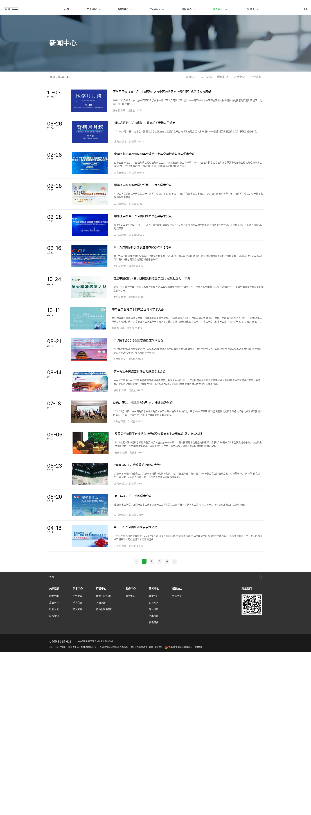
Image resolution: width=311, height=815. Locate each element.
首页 (66, 9)
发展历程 (54, 602)
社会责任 (256, 77)
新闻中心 (218, 9)
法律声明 (198, 647)
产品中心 (155, 9)
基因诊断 (100, 602)
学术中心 (123, 9)
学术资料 (77, 609)
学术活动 (239, 77)
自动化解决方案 (104, 609)
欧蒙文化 (54, 609)
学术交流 (77, 602)
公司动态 (206, 77)
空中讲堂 (77, 596)
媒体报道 (223, 77)
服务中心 (186, 9)
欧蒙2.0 (190, 77)
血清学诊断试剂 (104, 596)
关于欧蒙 (92, 9)
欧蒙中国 (54, 596)
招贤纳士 (250, 9)
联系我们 (54, 616)
